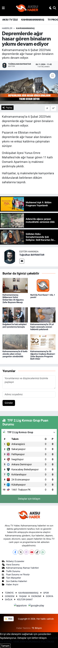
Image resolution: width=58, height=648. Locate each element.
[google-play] (36, 606)
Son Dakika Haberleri (16, 581)
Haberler (7, 28)
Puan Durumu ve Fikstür (18, 574)
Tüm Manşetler (13, 577)
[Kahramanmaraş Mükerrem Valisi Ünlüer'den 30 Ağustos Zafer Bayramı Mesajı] (15, 285)
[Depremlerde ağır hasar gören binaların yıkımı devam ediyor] (29, 87)
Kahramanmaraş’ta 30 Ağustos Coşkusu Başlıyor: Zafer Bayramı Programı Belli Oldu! (42, 355)
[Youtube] (31, 552)
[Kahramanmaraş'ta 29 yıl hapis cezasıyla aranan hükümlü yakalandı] (43, 314)
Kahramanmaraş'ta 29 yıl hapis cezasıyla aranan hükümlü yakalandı (42, 327)
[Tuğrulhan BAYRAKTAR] (10, 256)
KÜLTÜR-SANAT (25, 599)
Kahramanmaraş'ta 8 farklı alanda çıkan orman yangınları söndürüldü (15, 354)
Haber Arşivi (12, 584)
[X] (20, 552)
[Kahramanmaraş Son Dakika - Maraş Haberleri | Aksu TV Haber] (27, 8)
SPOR (46, 592)
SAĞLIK (8, 599)
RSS (10, 619)
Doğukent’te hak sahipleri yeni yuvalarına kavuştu (15, 325)
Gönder (9, 402)
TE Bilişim (37, 628)
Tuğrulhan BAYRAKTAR (31, 254)
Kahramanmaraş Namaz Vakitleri (22, 568)
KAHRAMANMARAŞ (32, 19)
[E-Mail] (21, 261)
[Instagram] (26, 552)
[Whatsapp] (42, 552)
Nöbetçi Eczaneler (15, 561)
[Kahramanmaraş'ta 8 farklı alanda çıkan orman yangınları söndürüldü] (15, 341)
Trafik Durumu (13, 571)
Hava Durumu (12, 564)
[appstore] (20, 606)
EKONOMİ (36, 596)
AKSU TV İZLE (10, 19)
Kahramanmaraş (25, 28)
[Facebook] (15, 552)
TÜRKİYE (9, 592)
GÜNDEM (9, 596)
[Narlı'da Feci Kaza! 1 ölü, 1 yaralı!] (43, 285)
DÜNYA (49, 596)
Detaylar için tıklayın (29, 498)
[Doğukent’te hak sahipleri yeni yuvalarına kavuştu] (15, 314)
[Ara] (54, 7)
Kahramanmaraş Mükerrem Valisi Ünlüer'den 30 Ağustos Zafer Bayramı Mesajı (13, 298)
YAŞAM (22, 596)
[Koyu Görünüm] (50, 7)
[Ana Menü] (3, 7)
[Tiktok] (37, 552)
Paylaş (9, 107)
